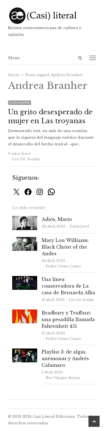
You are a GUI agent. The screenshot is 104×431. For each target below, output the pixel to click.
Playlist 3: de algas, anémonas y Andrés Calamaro (65, 358)
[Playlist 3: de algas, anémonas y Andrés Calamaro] (24, 351)
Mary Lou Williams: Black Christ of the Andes (65, 247)
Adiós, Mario (57, 219)
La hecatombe (19, 102)
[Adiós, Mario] (24, 219)
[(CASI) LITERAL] (52, 16)
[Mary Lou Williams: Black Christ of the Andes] (24, 240)
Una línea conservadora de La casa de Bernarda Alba (68, 286)
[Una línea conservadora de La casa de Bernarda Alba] (24, 279)
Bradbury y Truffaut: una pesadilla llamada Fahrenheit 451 (68, 319)
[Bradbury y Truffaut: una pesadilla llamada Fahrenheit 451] (24, 312)
